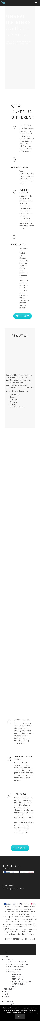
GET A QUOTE (22, 316)
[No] (37, 1013)
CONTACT (6, 868)
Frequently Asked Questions (13, 889)
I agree (19, 1016)
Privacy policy (8, 885)
